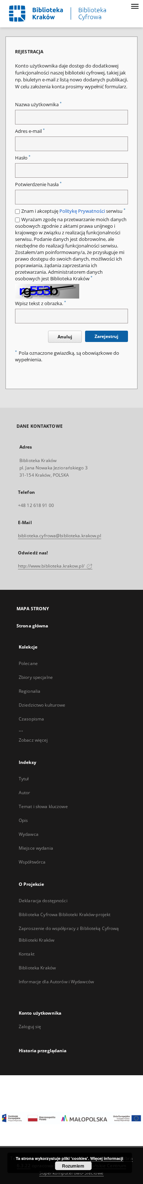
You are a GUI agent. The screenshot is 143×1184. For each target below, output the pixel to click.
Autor (24, 792)
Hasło (22, 158)
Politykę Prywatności (82, 211)
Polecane (28, 663)
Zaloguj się (30, 1026)
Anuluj (65, 337)
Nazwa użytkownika (38, 104)
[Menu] (134, 6)
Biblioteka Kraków (37, 968)
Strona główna (32, 626)
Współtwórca (32, 862)
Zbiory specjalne (36, 677)
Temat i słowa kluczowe (43, 806)
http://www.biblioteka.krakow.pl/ (51, 566)
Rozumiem (73, 1165)
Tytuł (24, 779)
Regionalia (29, 691)
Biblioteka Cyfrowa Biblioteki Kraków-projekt (64, 914)
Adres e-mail (30, 131)
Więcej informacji (106, 1158)
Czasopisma (31, 719)
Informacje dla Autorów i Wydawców (56, 982)
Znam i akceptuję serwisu (73, 211)
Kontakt (26, 954)
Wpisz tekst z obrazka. (40, 303)
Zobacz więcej (33, 740)
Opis (23, 820)
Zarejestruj (106, 336)
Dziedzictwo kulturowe (42, 705)
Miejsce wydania (36, 848)
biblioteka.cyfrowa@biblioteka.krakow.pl (59, 536)
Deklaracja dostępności (43, 900)
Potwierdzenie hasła (38, 184)
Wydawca (28, 834)
